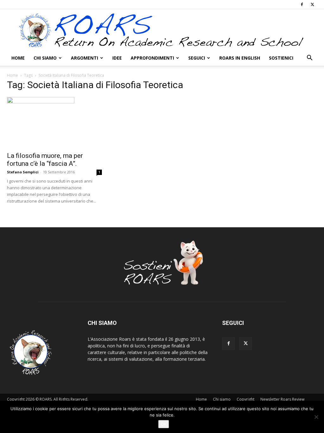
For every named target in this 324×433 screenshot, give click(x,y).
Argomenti (84, 58)
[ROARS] (162, 30)
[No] (316, 417)
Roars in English (239, 58)
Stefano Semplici (23, 172)
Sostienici (281, 58)
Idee (117, 58)
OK (163, 424)
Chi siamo (45, 58)
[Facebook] (302, 4)
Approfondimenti (152, 58)
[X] (312, 4)
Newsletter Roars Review (282, 399)
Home (18, 58)
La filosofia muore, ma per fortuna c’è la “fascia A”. (45, 159)
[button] (309, 58)
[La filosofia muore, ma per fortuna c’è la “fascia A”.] (54, 122)
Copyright (245, 399)
